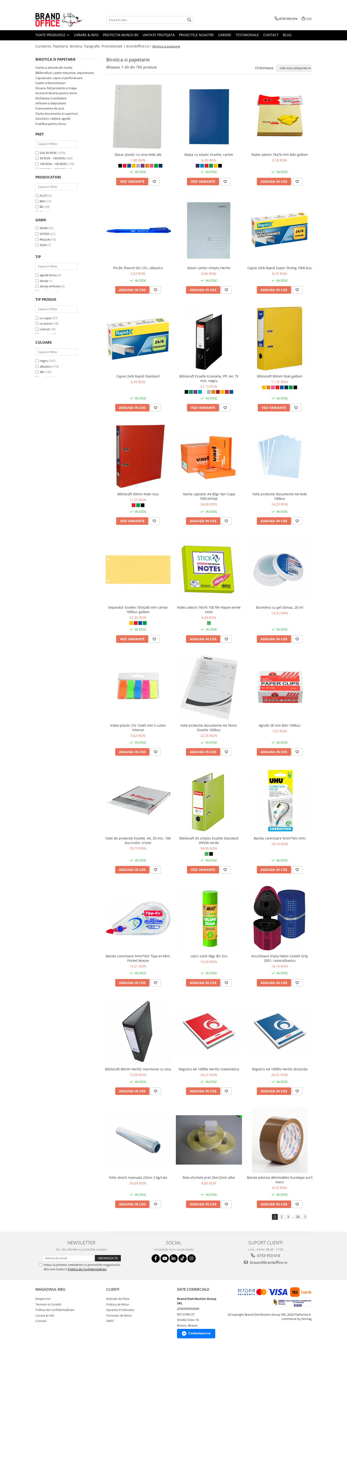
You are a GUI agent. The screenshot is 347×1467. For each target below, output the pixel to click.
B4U (42, 201)
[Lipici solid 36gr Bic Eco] (209, 918)
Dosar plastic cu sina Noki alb (138, 154)
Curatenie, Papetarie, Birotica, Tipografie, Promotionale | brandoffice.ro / (93, 46)
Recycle (45, 239)
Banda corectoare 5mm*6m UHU (279, 838)
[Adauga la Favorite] (154, 181)
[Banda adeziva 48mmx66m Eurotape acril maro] (280, 1140)
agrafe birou (48, 275)
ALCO (43, 195)
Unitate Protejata (159, 35)
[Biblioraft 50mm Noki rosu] (138, 456)
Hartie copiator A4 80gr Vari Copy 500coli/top (209, 496)
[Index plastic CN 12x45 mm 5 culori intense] (138, 688)
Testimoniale (247, 35)
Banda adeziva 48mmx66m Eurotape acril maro (280, 1179)
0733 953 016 (268, 1255)
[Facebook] (156, 1258)
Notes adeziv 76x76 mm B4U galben (279, 154)
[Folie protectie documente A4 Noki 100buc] (280, 456)
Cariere (224, 35)
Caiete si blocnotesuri (50, 83)
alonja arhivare (50, 286)
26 (298, 1216)
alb (42, 372)
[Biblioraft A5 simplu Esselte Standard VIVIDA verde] (209, 800)
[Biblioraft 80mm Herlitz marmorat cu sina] (138, 1031)
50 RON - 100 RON (52, 158)
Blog (287, 35)
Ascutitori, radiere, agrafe (52, 118)
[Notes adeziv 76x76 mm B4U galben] (280, 117)
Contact (271, 35)
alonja (44, 281)
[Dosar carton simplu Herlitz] (209, 230)
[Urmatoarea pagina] (305, 1217)
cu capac (46, 318)
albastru (45, 366)
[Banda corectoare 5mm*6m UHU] (280, 800)
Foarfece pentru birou (50, 124)
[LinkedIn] (173, 1258)
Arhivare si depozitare (50, 103)
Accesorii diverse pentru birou (56, 93)
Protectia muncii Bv (120, 35)
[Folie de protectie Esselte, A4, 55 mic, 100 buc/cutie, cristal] (138, 800)
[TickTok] (182, 1258)
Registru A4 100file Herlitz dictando (280, 1069)
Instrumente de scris (49, 108)
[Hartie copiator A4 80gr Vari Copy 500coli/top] (209, 456)
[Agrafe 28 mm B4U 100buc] (280, 688)
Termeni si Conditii (48, 1304)
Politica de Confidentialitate (87, 1269)
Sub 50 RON (48, 153)
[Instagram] (191, 1258)
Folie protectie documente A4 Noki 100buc (280, 496)
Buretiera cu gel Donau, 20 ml (279, 607)
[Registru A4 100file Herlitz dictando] (280, 1031)
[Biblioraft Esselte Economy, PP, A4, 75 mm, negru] (209, 338)
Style (43, 245)
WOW (44, 228)
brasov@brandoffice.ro (268, 1262)
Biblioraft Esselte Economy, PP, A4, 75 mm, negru (208, 378)
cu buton (46, 323)
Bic (42, 206)
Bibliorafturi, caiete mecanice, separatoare (64, 73)
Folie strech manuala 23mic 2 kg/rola (138, 1177)
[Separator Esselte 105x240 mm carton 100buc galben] (138, 570)
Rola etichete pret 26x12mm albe (209, 1177)
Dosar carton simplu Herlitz (209, 268)
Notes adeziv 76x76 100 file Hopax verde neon (209, 609)
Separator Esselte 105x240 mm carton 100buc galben (138, 609)
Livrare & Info (86, 35)
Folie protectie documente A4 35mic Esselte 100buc (209, 727)
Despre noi (43, 1299)
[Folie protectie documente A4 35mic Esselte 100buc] (209, 688)
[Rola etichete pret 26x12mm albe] (209, 1140)
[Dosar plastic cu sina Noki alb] (138, 117)
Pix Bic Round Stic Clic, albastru (138, 268)
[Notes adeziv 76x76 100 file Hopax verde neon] (209, 570)
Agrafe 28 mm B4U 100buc (280, 725)
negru (44, 361)
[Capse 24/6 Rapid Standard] (138, 338)
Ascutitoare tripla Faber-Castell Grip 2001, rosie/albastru (279, 958)
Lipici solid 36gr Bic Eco (208, 956)
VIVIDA (44, 234)
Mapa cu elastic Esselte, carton (208, 154)
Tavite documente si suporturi (56, 113)
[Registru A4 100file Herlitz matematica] (209, 1031)
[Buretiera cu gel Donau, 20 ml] (280, 570)
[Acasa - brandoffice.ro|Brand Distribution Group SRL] (59, 20)
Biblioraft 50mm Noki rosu (138, 494)
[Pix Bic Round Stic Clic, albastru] (138, 230)
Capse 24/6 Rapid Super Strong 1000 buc (279, 268)
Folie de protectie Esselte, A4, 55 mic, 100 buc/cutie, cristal (138, 840)
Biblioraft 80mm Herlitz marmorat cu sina (138, 1069)
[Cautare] (189, 20)
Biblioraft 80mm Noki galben (279, 376)
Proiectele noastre (196, 35)
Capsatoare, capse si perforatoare (58, 78)
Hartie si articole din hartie (53, 67)
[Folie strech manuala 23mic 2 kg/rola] (138, 1140)
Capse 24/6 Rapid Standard (138, 376)
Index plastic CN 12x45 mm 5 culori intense (138, 727)
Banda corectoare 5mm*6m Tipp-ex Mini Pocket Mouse (138, 958)
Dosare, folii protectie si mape (56, 88)
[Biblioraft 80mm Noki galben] (280, 338)
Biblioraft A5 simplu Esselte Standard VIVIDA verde (208, 840)
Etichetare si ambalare (50, 98)
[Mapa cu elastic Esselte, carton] (209, 117)
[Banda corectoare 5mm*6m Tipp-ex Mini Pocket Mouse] (138, 918)
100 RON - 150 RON (53, 164)
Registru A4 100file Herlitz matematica (209, 1069)
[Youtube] (165, 1258)
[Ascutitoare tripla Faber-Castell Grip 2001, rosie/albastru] (280, 918)
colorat (45, 329)
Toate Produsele (50, 35)
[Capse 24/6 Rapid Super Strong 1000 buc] (280, 230)
